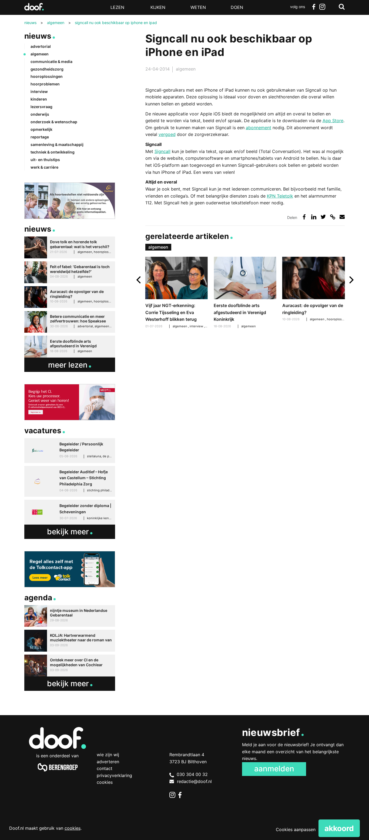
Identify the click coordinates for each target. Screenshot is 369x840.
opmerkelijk (41, 129)
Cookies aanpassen (296, 829)
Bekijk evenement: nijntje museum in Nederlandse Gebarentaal (69, 616)
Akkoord (339, 828)
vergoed (167, 134)
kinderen (39, 99)
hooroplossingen (340, 319)
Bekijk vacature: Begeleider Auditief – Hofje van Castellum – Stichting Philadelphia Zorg (69, 481)
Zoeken (342, 7)
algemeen (186, 69)
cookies (72, 828)
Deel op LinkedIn (313, 216)
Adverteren (108, 761)
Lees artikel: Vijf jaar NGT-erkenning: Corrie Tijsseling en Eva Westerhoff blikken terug (176, 293)
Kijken (157, 7)
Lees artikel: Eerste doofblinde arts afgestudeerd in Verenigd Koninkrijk (245, 293)
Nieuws (38, 36)
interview (197, 326)
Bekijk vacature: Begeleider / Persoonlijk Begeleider (69, 450)
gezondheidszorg (47, 69)
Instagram (322, 7)
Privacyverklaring (114, 775)
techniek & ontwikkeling (53, 152)
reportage (40, 137)
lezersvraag (41, 106)
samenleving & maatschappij (57, 144)
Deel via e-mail (342, 216)
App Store (333, 120)
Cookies (105, 782)
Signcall (162, 151)
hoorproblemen (45, 84)
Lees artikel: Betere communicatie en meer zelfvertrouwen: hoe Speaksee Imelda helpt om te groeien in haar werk (69, 322)
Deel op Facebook (304, 216)
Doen (237, 7)
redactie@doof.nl (194, 781)
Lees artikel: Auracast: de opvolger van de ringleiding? (313, 290)
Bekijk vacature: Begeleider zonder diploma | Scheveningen (69, 512)
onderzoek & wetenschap (54, 121)
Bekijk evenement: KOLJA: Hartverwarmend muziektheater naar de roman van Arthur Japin (69, 641)
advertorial (41, 46)
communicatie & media (51, 61)
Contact (104, 768)
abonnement (258, 127)
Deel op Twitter (323, 216)
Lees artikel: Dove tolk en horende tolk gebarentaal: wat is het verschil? (69, 247)
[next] (351, 280)
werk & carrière (44, 167)
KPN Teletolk (280, 196)
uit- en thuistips (45, 159)
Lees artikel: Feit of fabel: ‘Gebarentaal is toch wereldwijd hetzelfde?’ (69, 272)
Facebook (314, 7)
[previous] (139, 280)
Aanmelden (274, 768)
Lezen (117, 7)
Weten (198, 7)
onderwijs (40, 114)
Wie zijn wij (108, 754)
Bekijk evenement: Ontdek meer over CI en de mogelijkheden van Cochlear (69, 665)
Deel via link (332, 216)
